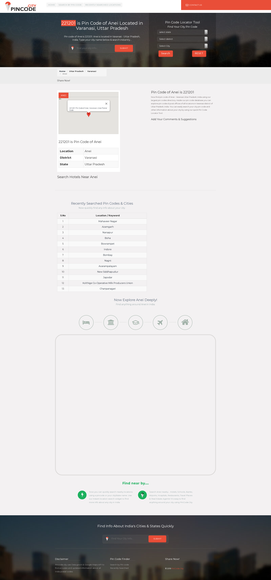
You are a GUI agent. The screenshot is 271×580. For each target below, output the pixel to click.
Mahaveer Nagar (107, 221)
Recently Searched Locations (103, 5)
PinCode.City (177, 568)
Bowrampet (107, 243)
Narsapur (107, 232)
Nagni (107, 260)
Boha (108, 238)
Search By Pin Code (70, 5)
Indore (108, 249)
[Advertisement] (162, 75)
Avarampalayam (108, 266)
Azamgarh (108, 226)
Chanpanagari (108, 288)
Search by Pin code (119, 565)
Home (51, 5)
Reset (199, 53)
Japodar (107, 277)
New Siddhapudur (107, 271)
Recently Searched (119, 568)
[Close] (106, 103)
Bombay (107, 255)
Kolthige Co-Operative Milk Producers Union (108, 283)
